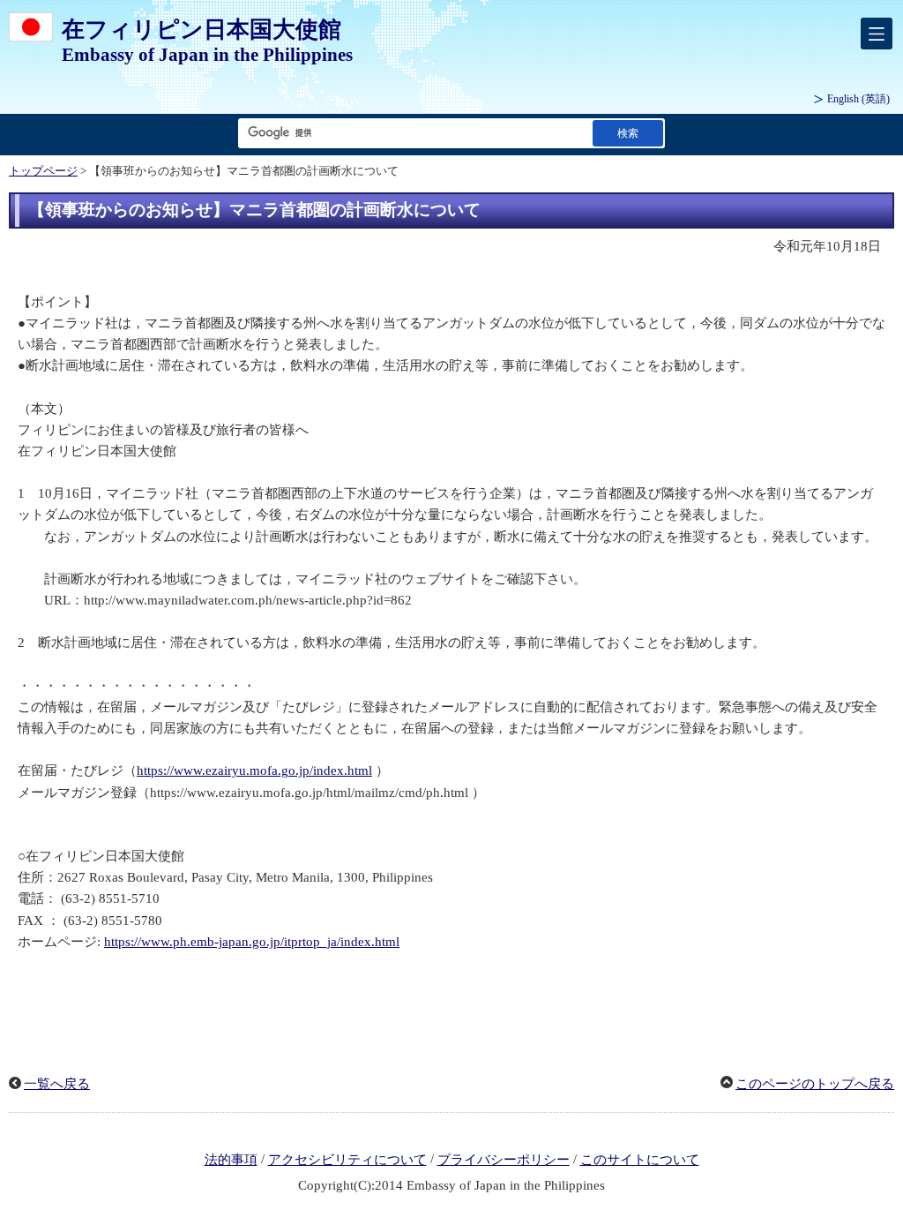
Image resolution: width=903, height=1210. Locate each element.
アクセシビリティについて (347, 1160)
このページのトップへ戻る (814, 1084)
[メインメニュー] (876, 33)
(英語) (858, 99)
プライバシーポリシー (503, 1160)
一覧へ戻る (57, 1084)
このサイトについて (639, 1160)
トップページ (43, 171)
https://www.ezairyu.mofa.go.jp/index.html (254, 770)
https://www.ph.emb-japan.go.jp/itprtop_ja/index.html (251, 942)
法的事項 (231, 1160)
